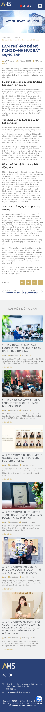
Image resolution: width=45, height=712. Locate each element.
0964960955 (11, 689)
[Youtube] (11, 675)
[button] (40, 6)
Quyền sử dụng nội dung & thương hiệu (25, 704)
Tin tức (17, 38)
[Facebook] (4, 675)
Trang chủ (6, 38)
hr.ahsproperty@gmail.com (18, 692)
